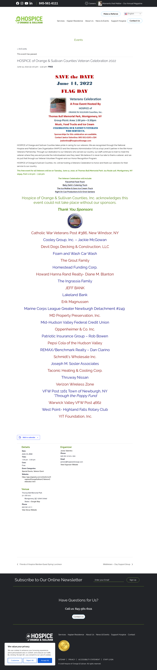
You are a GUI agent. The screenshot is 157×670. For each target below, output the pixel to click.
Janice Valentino (66, 450)
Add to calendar (29, 437)
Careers (92, 3)
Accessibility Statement (89, 659)
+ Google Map (35, 501)
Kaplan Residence (75, 21)
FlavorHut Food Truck (75, 182)
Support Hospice (118, 21)
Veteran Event (39, 471)
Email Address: (100, 576)
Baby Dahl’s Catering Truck (75, 185)
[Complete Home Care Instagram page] (22, 3)
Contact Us (135, 21)
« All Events (22, 49)
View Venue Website (29, 510)
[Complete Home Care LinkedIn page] (31, 3)
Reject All (30, 660)
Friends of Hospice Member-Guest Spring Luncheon (40, 564)
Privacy (72, 659)
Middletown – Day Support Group (117, 564)
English (130, 14)
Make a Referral (111, 14)
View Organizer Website (69, 464)
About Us (89, 21)
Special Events (27, 471)
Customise (15, 660)
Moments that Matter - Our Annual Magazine (122, 3)
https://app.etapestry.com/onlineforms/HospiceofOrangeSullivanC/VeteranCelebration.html (36, 479)
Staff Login (108, 659)
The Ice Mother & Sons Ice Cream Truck (75, 188)
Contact (131, 634)
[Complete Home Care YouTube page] (26, 3)
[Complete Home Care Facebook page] (17, 3)
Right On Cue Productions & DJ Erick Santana (75, 192)
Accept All (45, 660)
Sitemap (61, 659)
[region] (30, 654)
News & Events (102, 21)
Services (61, 21)
